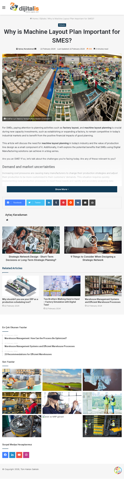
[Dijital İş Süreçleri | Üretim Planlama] (24, 7)
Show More (61, 189)
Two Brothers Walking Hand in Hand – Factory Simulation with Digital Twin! (62, 302)
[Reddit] (71, 203)
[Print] (92, 203)
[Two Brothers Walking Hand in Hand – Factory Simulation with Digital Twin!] (62, 286)
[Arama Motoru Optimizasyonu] (118, 473)
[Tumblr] (56, 203)
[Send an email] (35, 49)
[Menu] (3, 8)
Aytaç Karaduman (26, 49)
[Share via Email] (85, 203)
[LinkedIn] (49, 203)
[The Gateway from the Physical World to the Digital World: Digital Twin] (62, 403)
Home (35, 18)
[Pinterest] (63, 203)
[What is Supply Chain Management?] (102, 426)
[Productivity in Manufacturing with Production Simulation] (21, 380)
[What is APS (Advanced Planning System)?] (21, 403)
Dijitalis (43, 18)
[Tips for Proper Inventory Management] (102, 380)
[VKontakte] (78, 203)
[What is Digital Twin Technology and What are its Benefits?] (102, 403)
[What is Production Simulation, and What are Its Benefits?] (21, 426)
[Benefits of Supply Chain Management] (62, 380)
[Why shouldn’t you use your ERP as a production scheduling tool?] (20, 286)
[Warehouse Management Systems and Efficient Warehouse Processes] (103, 286)
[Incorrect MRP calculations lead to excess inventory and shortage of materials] (62, 426)
